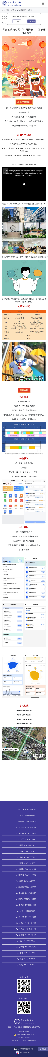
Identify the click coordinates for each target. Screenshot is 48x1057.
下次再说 (17, 21)
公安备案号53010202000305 (25, 1034)
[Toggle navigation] (43, 3)
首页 (12, 10)
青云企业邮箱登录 (24, 1031)
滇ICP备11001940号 (24, 1037)
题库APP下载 (24, 998)
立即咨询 (31, 21)
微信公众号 (24, 977)
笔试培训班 (21, 10)
